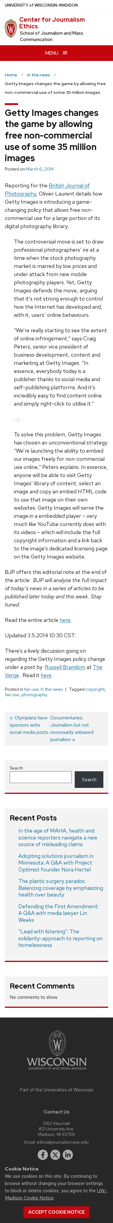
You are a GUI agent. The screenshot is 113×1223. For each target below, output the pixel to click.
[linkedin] (68, 1155)
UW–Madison (41, 5)
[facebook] (43, 1155)
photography (34, 695)
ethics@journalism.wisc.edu (63, 1142)
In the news (52, 689)
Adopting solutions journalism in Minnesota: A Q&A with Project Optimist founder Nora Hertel (55, 862)
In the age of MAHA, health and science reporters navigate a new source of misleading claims (57, 837)
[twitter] (55, 1155)
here (65, 619)
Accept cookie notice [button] (56, 1212)
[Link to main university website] (57, 1071)
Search (16, 768)
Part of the (56, 1090)
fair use (31, 689)
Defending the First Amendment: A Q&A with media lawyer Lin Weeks (58, 913)
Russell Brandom (65, 667)
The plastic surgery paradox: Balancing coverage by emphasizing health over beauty (60, 887)
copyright (95, 689)
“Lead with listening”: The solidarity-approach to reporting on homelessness (60, 938)
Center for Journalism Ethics (52, 23)
